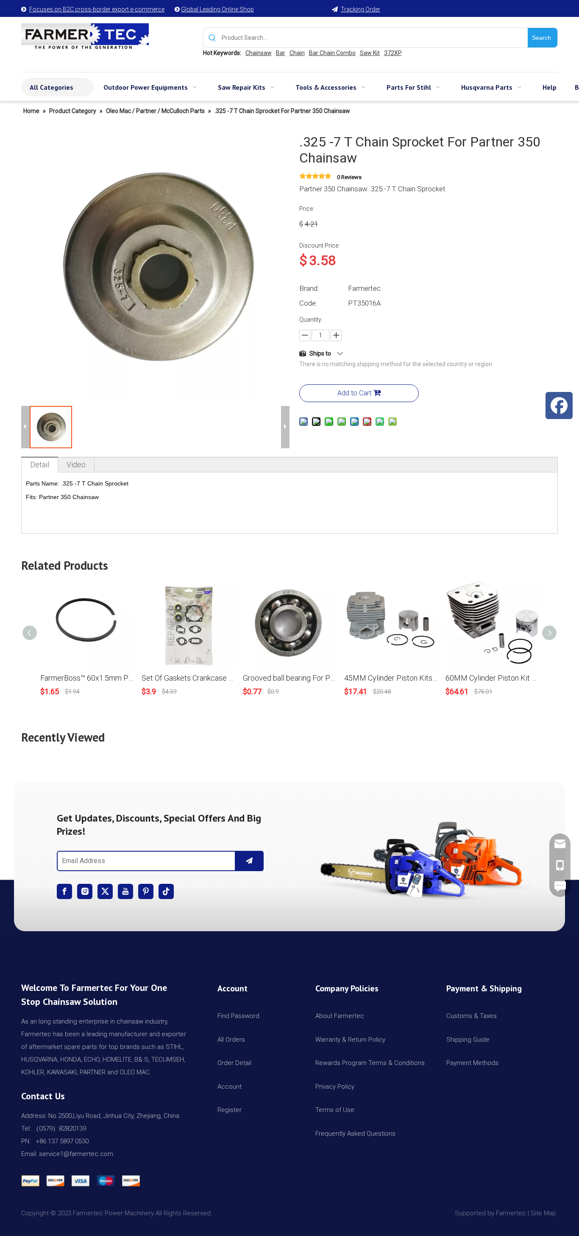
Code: (308, 303)
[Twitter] (105, 891)
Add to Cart (354, 393)
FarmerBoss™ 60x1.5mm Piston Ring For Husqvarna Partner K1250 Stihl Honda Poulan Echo (86, 677)
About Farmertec (339, 1016)
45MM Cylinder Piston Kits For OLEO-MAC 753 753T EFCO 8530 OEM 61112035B (390, 677)
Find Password (238, 1016)
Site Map (544, 1213)
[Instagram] (84, 891)
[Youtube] (125, 891)
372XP (393, 53)
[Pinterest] (145, 891)
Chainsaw (258, 53)
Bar (280, 53)
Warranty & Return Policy (350, 1039)
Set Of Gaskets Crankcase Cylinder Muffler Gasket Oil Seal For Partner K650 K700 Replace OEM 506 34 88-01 (188, 677)
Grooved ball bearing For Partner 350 (289, 677)
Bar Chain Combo (332, 53)
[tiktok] (166, 891)
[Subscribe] (249, 861)
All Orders (231, 1039)
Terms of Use (334, 1110)
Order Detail (234, 1063)
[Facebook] (64, 891)
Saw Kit (370, 53)
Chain (297, 53)
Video (76, 464)
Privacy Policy (334, 1086)
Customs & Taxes (471, 1016)
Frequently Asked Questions (355, 1133)
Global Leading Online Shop (217, 9)
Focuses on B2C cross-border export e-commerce (96, 9)
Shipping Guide (468, 1039)
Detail (39, 464)
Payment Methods (472, 1063)
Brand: (309, 288)
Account (229, 1086)
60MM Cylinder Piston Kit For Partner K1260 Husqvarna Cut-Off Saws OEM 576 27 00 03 (491, 677)
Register (229, 1110)
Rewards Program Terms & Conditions (370, 1063)
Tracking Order (360, 9)
